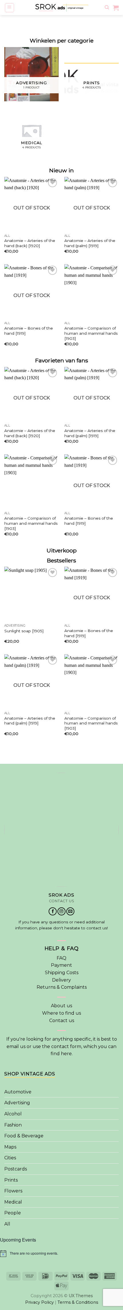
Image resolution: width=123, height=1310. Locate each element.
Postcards (15, 1169)
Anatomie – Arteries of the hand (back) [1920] (29, 243)
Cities (10, 1157)
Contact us (61, 1020)
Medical (13, 1202)
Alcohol (13, 1114)
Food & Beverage (23, 1136)
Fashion (13, 1125)
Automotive (17, 1092)
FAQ (61, 958)
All (7, 1224)
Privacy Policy (39, 1302)
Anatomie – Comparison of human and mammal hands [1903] (91, 333)
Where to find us (61, 1013)
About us (61, 1005)
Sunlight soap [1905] (24, 631)
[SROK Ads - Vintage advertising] (61, 7)
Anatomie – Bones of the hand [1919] (28, 331)
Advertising (17, 1102)
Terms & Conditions (77, 1302)
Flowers (13, 1191)
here (66, 1053)
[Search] (107, 7)
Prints (11, 1180)
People (12, 1213)
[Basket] (116, 7)
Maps (10, 1147)
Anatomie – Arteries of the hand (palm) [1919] (89, 243)
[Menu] (9, 7)
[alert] (61, 1253)
